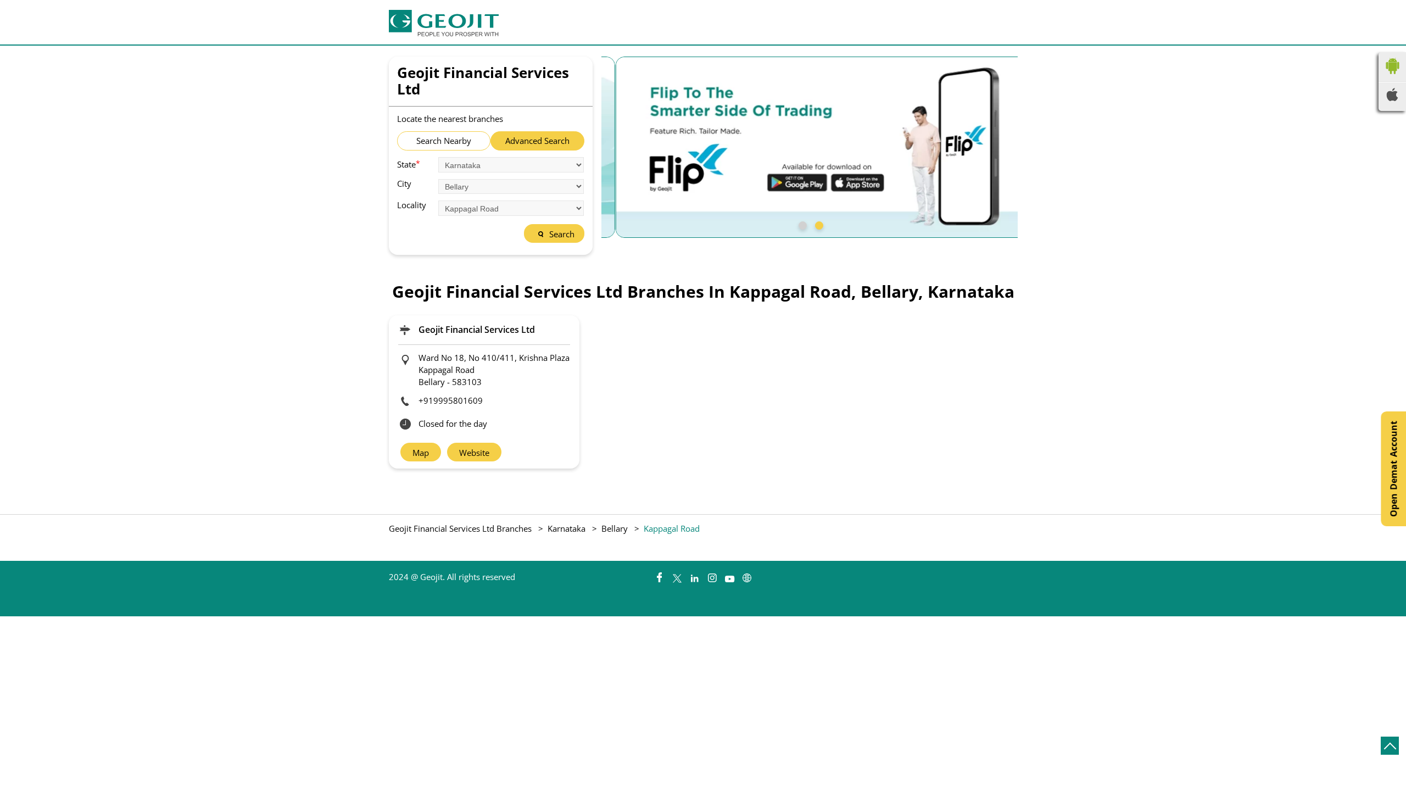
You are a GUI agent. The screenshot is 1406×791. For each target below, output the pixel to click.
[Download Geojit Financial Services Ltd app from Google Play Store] (1392, 76)
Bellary (614, 528)
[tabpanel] (809, 147)
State (408, 163)
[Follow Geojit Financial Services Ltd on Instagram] (711, 575)
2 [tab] (818, 224)
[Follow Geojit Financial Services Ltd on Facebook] (659, 575)
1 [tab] (801, 224)
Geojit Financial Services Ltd (477, 330)
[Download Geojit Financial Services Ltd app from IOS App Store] (1392, 97)
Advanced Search (537, 140)
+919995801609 (451, 400)
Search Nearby (443, 140)
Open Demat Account (1393, 469)
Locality (411, 205)
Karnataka (566, 528)
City (404, 183)
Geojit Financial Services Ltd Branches (461, 528)
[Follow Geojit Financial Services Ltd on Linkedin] (694, 575)
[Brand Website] (747, 575)
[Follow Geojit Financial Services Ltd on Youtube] (729, 575)
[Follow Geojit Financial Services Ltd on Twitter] (676, 575)
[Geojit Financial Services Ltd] (444, 23)
